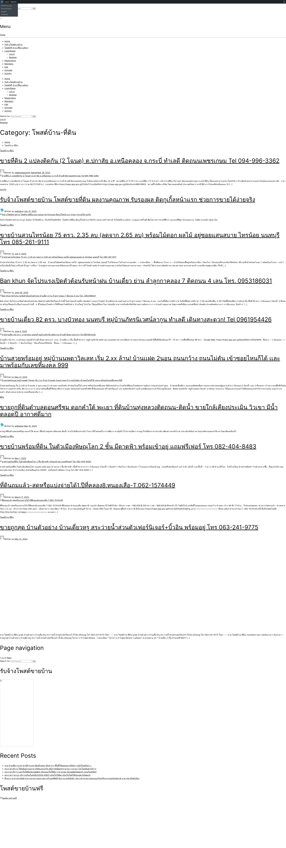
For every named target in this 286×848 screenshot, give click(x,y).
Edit (6, 67)
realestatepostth (22, 172)
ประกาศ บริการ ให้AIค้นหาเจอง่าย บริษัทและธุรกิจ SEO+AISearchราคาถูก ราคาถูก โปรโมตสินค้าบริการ (50, 769)
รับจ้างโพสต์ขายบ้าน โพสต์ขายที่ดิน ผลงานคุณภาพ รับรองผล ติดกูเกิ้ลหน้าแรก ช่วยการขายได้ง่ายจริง (127, 199)
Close (2, 35)
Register (13, 57)
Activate (8, 70)
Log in (3, 119)
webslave (19, 211)
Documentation (6, 9)
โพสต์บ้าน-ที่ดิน (7, 151)
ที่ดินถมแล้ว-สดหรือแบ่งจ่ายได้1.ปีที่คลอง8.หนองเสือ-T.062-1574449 (87, 485)
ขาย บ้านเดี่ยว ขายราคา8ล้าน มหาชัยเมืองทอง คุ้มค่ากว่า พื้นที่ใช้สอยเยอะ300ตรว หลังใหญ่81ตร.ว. (48, 765)
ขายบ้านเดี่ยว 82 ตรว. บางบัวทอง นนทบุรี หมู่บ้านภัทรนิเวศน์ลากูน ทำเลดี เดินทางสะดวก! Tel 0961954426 (136, 319)
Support (4, 11)
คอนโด (3, 189)
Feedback (4, 14)
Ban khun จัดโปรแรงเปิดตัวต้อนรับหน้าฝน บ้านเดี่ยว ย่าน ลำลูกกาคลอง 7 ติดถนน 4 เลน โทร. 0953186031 (136, 280)
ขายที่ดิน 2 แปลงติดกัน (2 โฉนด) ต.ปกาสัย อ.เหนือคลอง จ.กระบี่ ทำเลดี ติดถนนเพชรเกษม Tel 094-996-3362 (139, 160)
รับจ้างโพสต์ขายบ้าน (13, 44)
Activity (8, 73)
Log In (12, 54)
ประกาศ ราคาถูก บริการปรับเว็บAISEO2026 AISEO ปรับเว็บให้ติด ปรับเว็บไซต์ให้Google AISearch (47, 775)
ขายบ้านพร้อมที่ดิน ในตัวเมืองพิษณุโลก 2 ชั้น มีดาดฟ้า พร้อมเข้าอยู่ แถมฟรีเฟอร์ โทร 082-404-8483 (128, 446)
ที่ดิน (2, 397)
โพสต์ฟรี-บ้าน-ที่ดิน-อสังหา (16, 48)
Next (9, 658)
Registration (10, 60)
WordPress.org (6, 6)
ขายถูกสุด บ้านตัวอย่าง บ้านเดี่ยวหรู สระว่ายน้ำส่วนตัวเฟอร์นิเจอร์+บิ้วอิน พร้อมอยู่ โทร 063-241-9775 (129, 527)
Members (8, 64)
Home (7, 41)
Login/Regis (10, 51)
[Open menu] (1, 18)
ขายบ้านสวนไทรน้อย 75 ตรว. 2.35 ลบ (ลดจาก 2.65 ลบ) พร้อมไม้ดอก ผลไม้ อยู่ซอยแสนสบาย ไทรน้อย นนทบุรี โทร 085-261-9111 (140, 238)
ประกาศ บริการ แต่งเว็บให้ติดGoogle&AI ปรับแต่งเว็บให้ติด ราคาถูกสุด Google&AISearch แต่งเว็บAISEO (50, 772)
